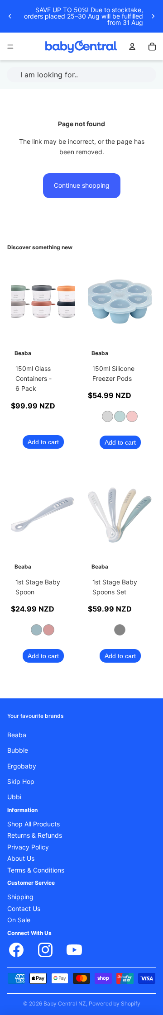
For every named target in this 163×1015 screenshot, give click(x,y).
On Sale (18, 920)
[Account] (132, 47)
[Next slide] (153, 16)
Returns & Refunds (34, 835)
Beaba (16, 734)
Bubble (17, 750)
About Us (20, 858)
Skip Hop (20, 781)
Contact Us (23, 908)
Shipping (20, 897)
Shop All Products (33, 824)
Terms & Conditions (35, 869)
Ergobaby (21, 765)
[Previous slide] (10, 16)
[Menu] (10, 46)
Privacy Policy (28, 847)
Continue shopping (82, 185)
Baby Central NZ (64, 1003)
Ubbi (14, 797)
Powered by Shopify (114, 1003)
